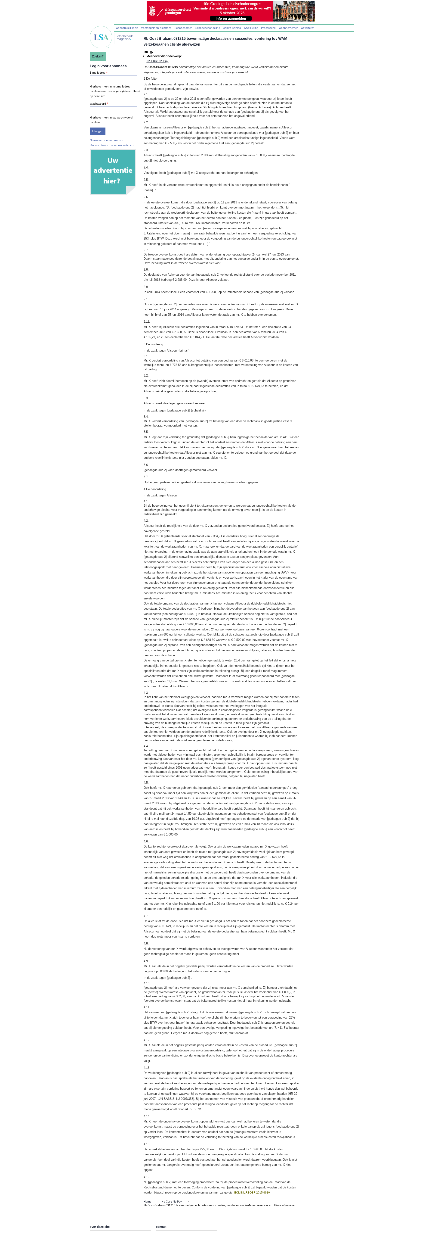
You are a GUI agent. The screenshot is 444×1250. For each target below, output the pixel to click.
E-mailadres (97, 73)
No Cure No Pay (157, 61)
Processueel (268, 28)
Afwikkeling (251, 28)
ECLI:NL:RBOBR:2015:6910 (252, 1192)
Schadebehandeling (207, 28)
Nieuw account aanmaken (106, 140)
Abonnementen (288, 28)
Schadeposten (183, 28)
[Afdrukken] (151, 52)
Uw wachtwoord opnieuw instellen (111, 145)
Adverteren (307, 28)
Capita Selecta (232, 28)
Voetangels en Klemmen (156, 28)
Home (147, 1201)
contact (161, 1226)
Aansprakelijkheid (127, 28)
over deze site (100, 1226)
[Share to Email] (146, 52)
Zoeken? (98, 56)
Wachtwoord (98, 104)
